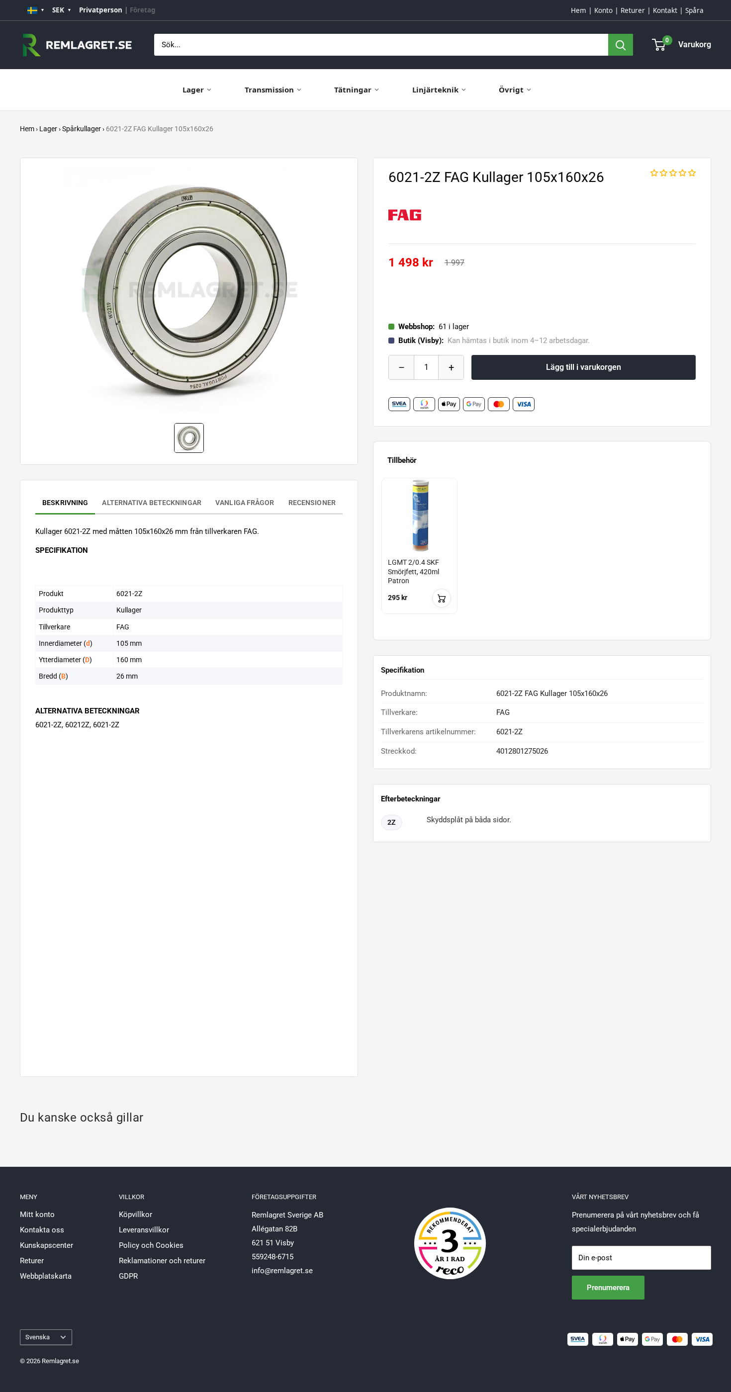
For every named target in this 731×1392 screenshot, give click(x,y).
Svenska (37, 1337)
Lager (193, 89)
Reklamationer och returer (162, 1260)
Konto (603, 10)
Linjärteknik (435, 89)
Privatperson (100, 9)
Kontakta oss (42, 1229)
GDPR (128, 1276)
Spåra (694, 10)
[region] (542, 555)
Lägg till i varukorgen (583, 367)
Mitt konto (37, 1214)
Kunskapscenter (46, 1245)
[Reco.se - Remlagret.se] (450, 1233)
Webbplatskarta (46, 1276)
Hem (578, 10)
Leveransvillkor (144, 1229)
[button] (673, 173)
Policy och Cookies (151, 1245)
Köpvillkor (135, 1214)
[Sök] (620, 45)
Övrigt (511, 89)
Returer (633, 10)
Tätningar (352, 89)
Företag (143, 9)
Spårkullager (81, 129)
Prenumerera (608, 1287)
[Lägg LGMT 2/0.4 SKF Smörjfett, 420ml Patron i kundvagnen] (441, 598)
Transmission (269, 89)
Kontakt (665, 10)
